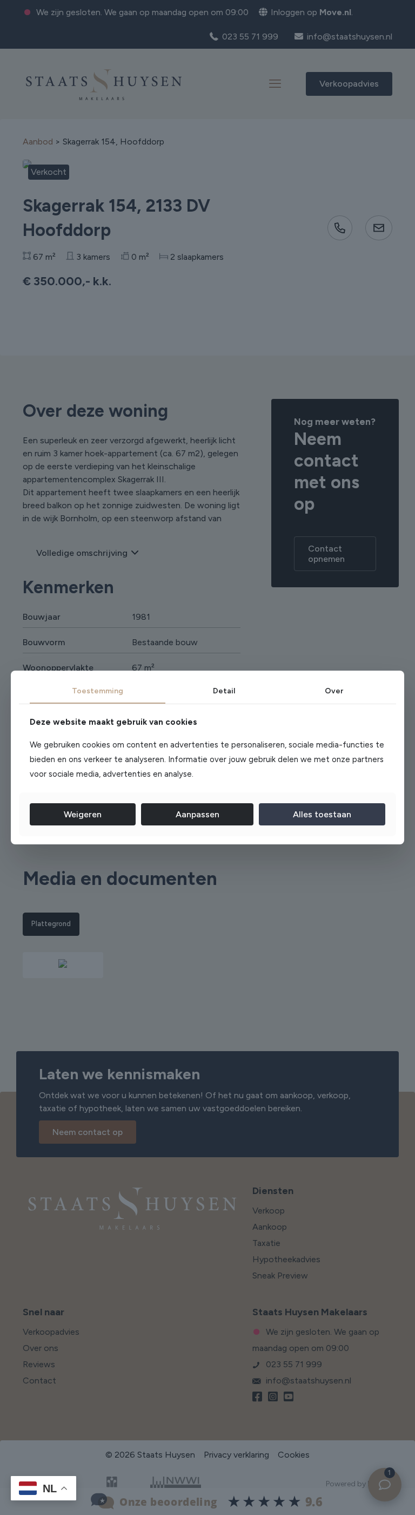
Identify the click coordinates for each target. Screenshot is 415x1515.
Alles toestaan (322, 814)
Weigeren (83, 814)
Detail (224, 691)
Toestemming (97, 691)
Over (334, 691)
